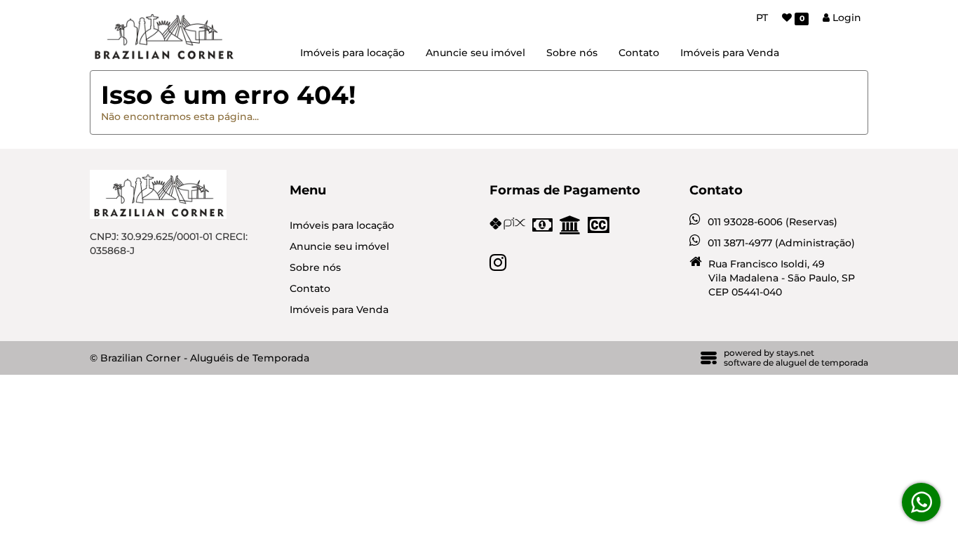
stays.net (795, 352)
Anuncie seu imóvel (475, 52)
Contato (639, 52)
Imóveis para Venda (729, 52)
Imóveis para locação (352, 52)
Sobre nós (572, 52)
